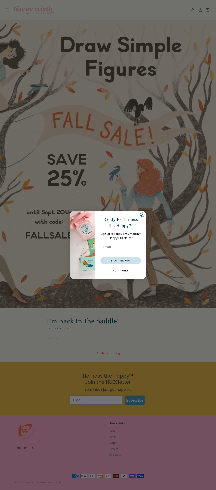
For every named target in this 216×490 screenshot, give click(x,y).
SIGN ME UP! (120, 260)
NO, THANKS (121, 270)
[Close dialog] (142, 215)
